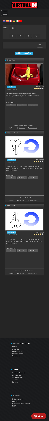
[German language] (14, 21)
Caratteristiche (17, 351)
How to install (33, 128)
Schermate (16, 356)
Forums (15, 382)
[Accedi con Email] (12, 28)
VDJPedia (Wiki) (17, 377)
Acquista (15, 349)
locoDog (41, 86)
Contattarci (16, 401)
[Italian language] (17, 21)
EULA (14, 406)
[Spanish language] (7, 21)
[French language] (10, 21)
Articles (15, 380)
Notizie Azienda (17, 399)
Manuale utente (17, 375)
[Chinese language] (20, 21)
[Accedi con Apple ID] (28, 36)
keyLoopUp (11, 206)
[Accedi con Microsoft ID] (20, 36)
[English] (4, 21)
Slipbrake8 (11, 60)
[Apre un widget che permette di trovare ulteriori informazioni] (38, 416)
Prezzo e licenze (17, 354)
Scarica (15, 347)
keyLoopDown (12, 133)
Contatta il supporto (19, 373)
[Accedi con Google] (36, 36)
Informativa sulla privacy (21, 404)
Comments (22, 128)
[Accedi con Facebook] (12, 36)
